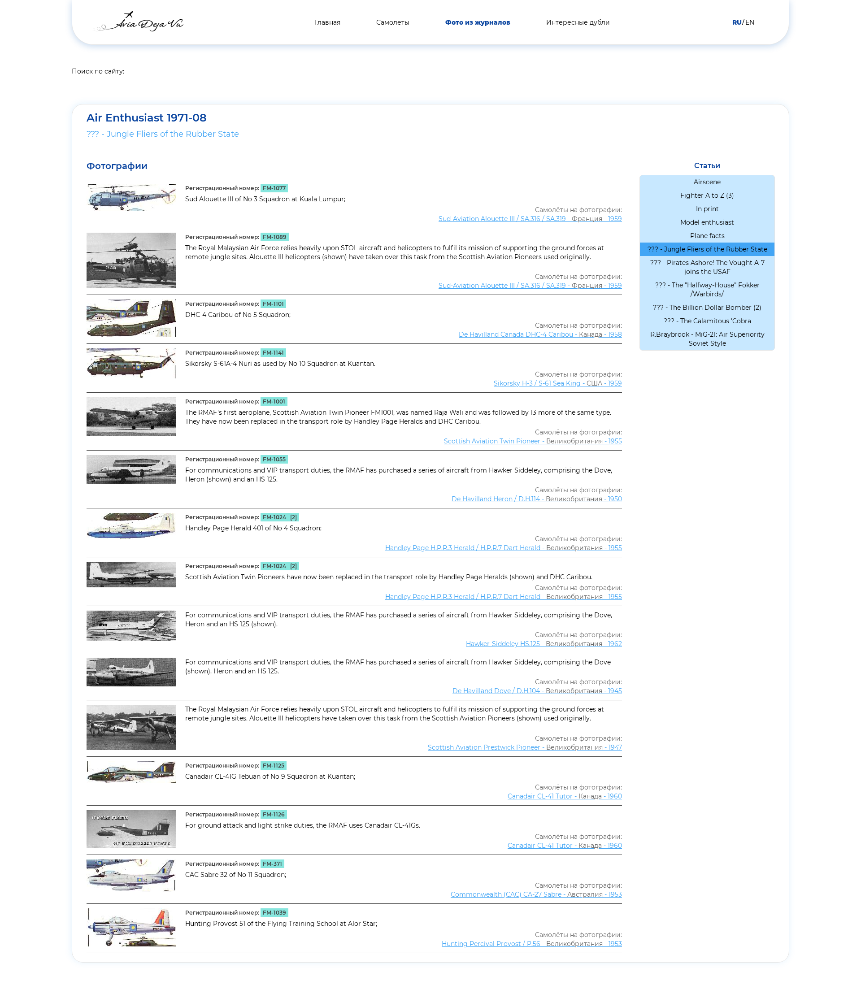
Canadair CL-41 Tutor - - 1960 (565, 796)
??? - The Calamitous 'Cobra (707, 321)
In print (707, 209)
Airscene (707, 182)
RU (737, 22)
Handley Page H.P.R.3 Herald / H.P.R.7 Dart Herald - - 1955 (503, 548)
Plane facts (707, 236)
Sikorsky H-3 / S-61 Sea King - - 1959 (558, 383)
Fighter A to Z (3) (707, 195)
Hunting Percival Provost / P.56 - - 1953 (532, 944)
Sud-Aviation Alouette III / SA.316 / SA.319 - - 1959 (530, 219)
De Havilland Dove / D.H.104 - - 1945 (537, 691)
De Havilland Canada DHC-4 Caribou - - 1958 (540, 334)
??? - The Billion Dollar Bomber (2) (707, 308)
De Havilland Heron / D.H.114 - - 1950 (537, 499)
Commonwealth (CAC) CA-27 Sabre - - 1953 (536, 894)
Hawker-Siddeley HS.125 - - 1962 (544, 644)
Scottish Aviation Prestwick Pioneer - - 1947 (525, 747)
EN (749, 22)
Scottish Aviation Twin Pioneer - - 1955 (533, 441)
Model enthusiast (707, 222)
